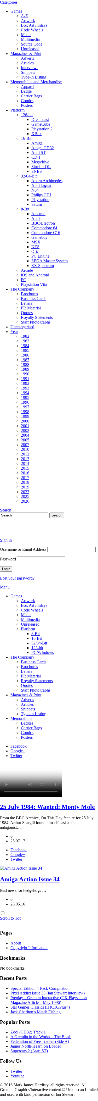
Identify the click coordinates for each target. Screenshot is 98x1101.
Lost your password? (17, 578)
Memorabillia (21, 718)
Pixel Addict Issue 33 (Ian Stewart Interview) (47, 993)
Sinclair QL (41, 166)
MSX (36, 242)
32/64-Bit (29, 176)
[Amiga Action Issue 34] (21, 868)
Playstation (40, 199)
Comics (27, 100)
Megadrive (40, 162)
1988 (25, 364)
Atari (35, 218)
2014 (25, 463)
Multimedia (30, 39)
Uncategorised (22, 327)
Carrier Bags (31, 96)
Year (14, 331)
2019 (25, 487)
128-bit (27, 115)
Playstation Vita (34, 284)
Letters (26, 303)
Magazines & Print (25, 53)
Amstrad (38, 214)
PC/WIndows (42, 652)
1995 (25, 397)
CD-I (35, 157)
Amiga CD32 (42, 148)
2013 (25, 459)
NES (35, 246)
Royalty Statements (37, 317)
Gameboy (39, 237)
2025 (25, 496)
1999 (25, 416)
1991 (25, 378)
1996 (25, 402)
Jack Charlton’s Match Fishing (35, 1012)
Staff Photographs (35, 322)
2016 (25, 473)
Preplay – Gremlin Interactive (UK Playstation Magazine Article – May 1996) (48, 1000)
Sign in (6, 540)
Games (16, 11)
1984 (25, 345)
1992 (25, 383)
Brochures (29, 294)
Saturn (36, 204)
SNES (36, 171)
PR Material (31, 308)
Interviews (29, 67)
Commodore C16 (45, 232)
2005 (25, 440)
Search (5, 510)
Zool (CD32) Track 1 (28, 1032)
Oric (35, 251)
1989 (25, 369)
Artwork (28, 20)
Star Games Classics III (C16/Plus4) (40, 1007)
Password (8, 559)
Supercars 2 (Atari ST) (29, 1051)
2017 (25, 477)
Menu (5, 587)
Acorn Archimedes (46, 181)
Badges (27, 723)
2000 (25, 421)
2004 (25, 435)
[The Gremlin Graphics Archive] (19, 531)
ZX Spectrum (42, 265)
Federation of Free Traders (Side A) (39, 1041)
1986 (25, 355)
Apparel (27, 86)
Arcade (27, 270)
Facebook (18, 746)
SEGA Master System (49, 261)
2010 (25, 449)
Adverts (27, 58)
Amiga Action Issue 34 (30, 879)
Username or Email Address (23, 549)
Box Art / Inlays (34, 25)
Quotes (27, 312)
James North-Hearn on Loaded (35, 1046)
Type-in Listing (33, 77)
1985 (25, 350)
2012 (25, 454)
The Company (22, 289)
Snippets (28, 72)
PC (23, 279)
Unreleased (30, 49)
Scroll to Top (10, 918)
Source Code (31, 44)
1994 (25, 393)
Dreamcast (40, 119)
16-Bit (26, 138)
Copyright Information (29, 948)
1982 (25, 336)
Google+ (17, 751)
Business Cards (33, 298)
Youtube (17, 1076)
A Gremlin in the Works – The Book (40, 1037)
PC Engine (40, 256)
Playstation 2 (42, 129)
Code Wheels (32, 30)
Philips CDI (41, 195)
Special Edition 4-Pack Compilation (40, 988)
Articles (27, 63)
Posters (27, 105)
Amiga (37, 143)
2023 (25, 492)
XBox (36, 133)
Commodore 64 (44, 228)
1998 (25, 411)
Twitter (16, 755)
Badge (26, 91)
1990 (25, 374)
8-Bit (25, 209)
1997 (25, 407)
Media (26, 34)
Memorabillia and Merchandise (36, 82)
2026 (25, 501)
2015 (25, 468)
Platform (17, 110)
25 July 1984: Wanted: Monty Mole (47, 806)
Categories (9, 2)
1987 (25, 360)
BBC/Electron (43, 223)
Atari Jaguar (41, 185)
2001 (25, 426)
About (15, 943)
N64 (35, 190)
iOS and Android (35, 275)
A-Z (24, 16)
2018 (25, 482)
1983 (25, 341)
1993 (25, 388)
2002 (25, 430)
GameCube (40, 124)
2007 (25, 444)
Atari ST (38, 152)
